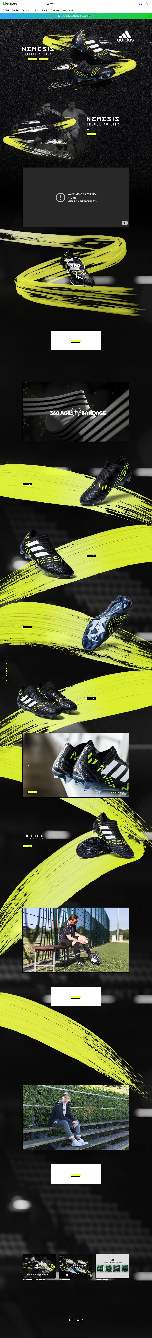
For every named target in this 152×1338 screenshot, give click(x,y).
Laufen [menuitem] (35, 10)
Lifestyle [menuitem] (44, 10)
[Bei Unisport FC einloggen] (140, 4)
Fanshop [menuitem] (15, 10)
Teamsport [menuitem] (55, 10)
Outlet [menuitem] (71, 10)
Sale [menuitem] (64, 10)
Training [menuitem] (25, 10)
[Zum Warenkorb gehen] (146, 4)
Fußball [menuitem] (6, 10)
